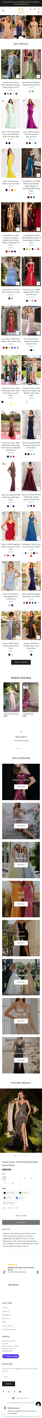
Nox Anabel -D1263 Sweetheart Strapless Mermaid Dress (31, 341)
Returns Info (6, 1318)
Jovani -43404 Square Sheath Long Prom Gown (10, 182)
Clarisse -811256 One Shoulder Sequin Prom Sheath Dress (31, 645)
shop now (21, 943)
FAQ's (4, 1322)
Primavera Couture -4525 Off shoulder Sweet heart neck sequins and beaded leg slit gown (10, 446)
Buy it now (21, 1222)
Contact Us (5, 1311)
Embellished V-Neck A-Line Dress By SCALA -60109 (31, 545)
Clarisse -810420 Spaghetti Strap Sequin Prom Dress (31, 595)
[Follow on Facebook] (3, 1392)
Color (4, 1188)
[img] (21, 1264)
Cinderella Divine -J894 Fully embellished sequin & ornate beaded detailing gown (31, 239)
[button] (11, 700)
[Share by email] (17, 1208)
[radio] (4, 1178)
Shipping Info (6, 1315)
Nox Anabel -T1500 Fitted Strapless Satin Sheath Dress (10, 340)
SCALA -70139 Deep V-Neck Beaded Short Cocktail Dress (11, 596)
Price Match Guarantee (9, 1329)
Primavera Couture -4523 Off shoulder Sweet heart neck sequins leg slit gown (11, 392)
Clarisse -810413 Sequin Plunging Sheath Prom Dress (10, 645)
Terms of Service (7, 1326)
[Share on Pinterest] (14, 1208)
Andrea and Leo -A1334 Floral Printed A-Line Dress (11, 290)
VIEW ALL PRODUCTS (21, 662)
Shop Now (21, 787)
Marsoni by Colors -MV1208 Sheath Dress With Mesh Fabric (10, 497)
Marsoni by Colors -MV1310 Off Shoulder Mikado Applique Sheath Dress (31, 497)
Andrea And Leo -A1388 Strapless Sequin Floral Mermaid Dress (31, 292)
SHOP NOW (21, 904)
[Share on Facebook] (8, 1208)
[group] (21, 27)
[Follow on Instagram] (9, 1392)
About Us (5, 1308)
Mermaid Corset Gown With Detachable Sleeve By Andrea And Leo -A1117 (10, 85)
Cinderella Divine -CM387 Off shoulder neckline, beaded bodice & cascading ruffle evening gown (31, 186)
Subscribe (8, 1384)
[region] (21, 27)
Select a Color (21, 1216)
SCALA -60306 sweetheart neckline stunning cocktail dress (10, 546)
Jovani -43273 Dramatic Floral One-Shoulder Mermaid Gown (31, 134)
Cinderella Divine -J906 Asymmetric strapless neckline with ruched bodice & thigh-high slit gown (10, 240)
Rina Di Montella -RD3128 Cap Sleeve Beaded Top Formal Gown (31, 445)
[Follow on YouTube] (20, 1392)
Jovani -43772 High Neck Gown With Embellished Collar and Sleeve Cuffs (11, 134)
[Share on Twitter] (11, 1208)
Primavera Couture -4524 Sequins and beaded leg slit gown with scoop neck (31, 392)
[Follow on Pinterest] (14, 1392)
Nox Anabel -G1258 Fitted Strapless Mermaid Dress (31, 83)
